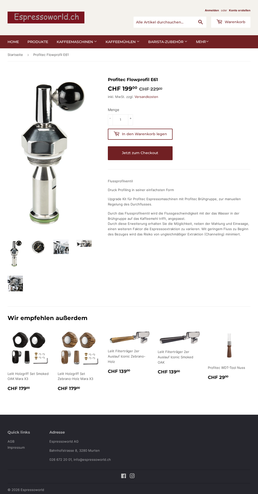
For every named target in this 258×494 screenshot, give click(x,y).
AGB (11, 441)
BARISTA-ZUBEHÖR (166, 42)
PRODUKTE (37, 42)
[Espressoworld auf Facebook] (123, 477)
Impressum (16, 447)
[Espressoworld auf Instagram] (132, 477)
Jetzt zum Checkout (140, 153)
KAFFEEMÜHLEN (121, 42)
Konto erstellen (239, 10)
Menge (113, 110)
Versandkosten (146, 97)
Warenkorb (234, 22)
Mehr (201, 42)
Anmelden (212, 10)
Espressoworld (32, 490)
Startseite (15, 55)
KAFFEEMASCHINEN (75, 42)
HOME (13, 42)
